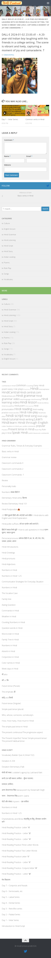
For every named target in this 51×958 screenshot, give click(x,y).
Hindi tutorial (10, 419)
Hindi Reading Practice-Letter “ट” (16, 856)
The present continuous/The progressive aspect (22, 732)
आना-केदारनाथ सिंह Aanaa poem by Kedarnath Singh (23, 789)
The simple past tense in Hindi (15, 726)
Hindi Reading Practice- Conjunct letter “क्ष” (19, 868)
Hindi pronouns (8, 558)
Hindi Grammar (10, 234)
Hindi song (30, 416)
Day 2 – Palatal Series (11, 914)
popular (40, 426)
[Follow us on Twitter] (47, 185)
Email (29, 156)
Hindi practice (29, 406)
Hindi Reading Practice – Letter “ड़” (16, 833)
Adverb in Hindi (8, 651)
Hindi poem (19, 405)
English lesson (9, 229)
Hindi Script (8, 246)
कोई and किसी (7, 697)
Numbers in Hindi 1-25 (12, 575)
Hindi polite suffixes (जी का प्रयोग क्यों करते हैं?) (20, 523)
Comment (9, 140)
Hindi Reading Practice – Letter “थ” (16, 839)
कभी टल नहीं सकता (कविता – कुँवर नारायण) (17, 778)
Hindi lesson (28, 402)
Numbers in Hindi (13, 426)
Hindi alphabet (44, 389)
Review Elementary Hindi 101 (14, 503)
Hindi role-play (29, 412)
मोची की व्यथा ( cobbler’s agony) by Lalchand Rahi (22, 772)
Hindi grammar (26, 396)
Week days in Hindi (10, 668)
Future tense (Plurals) (11, 686)
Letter (4, 426)
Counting (29, 386)
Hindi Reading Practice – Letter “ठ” (16, 862)
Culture (7, 223)
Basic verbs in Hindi (10, 451)
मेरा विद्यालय (6, 879)
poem (20, 426)
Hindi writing (26, 419)
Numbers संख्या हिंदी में (10, 492)
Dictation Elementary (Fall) (13, 766)
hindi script (14, 415)
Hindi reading (23, 409)
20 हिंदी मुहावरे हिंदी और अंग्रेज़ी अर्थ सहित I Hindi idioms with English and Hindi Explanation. (25, 516)
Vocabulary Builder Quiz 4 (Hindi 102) (18, 755)
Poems (7, 262)
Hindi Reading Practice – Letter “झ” (16, 873)
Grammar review (9, 457)
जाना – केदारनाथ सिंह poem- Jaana (15, 795)
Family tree (6, 599)
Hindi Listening (10, 240)
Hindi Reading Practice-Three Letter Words (20, 844)
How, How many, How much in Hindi (18, 720)
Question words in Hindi (12, 628)
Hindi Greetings (8, 552)
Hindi (34, 388)
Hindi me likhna (43, 403)
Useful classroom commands (38, 433)
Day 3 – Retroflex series (12, 908)
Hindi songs (42, 416)
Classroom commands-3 (12, 463)
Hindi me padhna (8, 406)
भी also (4, 674)
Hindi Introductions (10, 546)
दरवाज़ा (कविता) (7, 784)
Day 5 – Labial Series (11, 897)
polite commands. (29, 426)
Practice (5, 430)
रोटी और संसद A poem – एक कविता (15, 801)
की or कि (5, 680)
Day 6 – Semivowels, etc (12, 891)
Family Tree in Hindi (10, 639)
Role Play (7, 268)
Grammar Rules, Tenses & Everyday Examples (22, 445)
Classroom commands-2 (12, 468)
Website (7, 165)
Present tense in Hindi (21, 429)
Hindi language (25, 399)
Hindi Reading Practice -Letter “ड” (16, 827)
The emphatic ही (8, 691)
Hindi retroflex (14, 413)
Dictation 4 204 (8, 761)
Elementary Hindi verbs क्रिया (14, 497)
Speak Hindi (20, 432)
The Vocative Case (10, 593)
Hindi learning (36, 399)
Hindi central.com (30, 392)
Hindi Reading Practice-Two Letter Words (19, 850)
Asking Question (9, 604)
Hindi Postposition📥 (11, 509)
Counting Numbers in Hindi (13, 622)
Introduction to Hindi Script (13, 926)
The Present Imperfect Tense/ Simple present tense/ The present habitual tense (24, 739)
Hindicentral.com (9, 396)
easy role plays (15, 389)
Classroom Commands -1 (13, 474)
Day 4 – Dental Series (11, 902)
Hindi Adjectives (8, 564)
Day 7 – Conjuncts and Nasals (14, 885)
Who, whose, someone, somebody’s (17, 715)
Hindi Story (8, 251)
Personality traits (9, 486)
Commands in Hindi (10, 610)
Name (7, 156)
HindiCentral (9, 55)
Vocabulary (8, 279)
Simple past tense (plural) (12, 709)
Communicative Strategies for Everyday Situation (22, 581)
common (21, 385)
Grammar (27, 389)
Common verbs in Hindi (35, 119)
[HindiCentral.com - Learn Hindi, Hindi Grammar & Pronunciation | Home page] (15, 3)
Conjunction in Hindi (10, 657)
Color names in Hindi (11, 662)
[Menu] (48, 3)
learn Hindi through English (29, 422)
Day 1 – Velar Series (10, 119)
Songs (6, 274)
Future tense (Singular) (11, 703)
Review (5, 480)
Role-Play (38, 430)
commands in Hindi (8, 386)
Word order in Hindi (10, 633)
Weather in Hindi (9, 616)
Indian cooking (9, 257)
